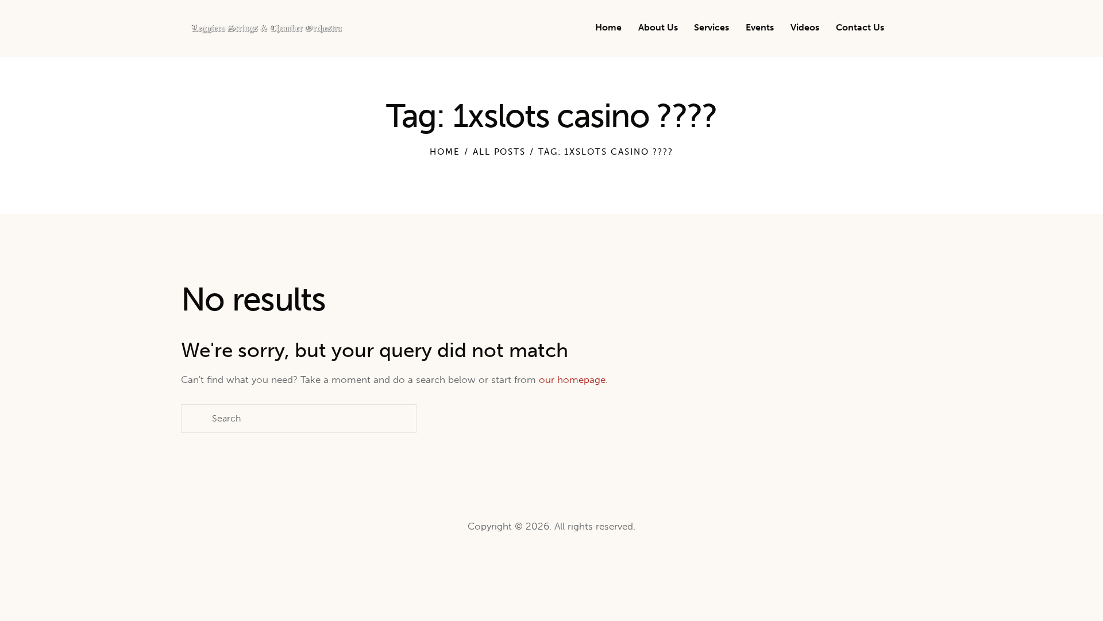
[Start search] (913, 30)
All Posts (499, 152)
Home (445, 152)
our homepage (572, 379)
